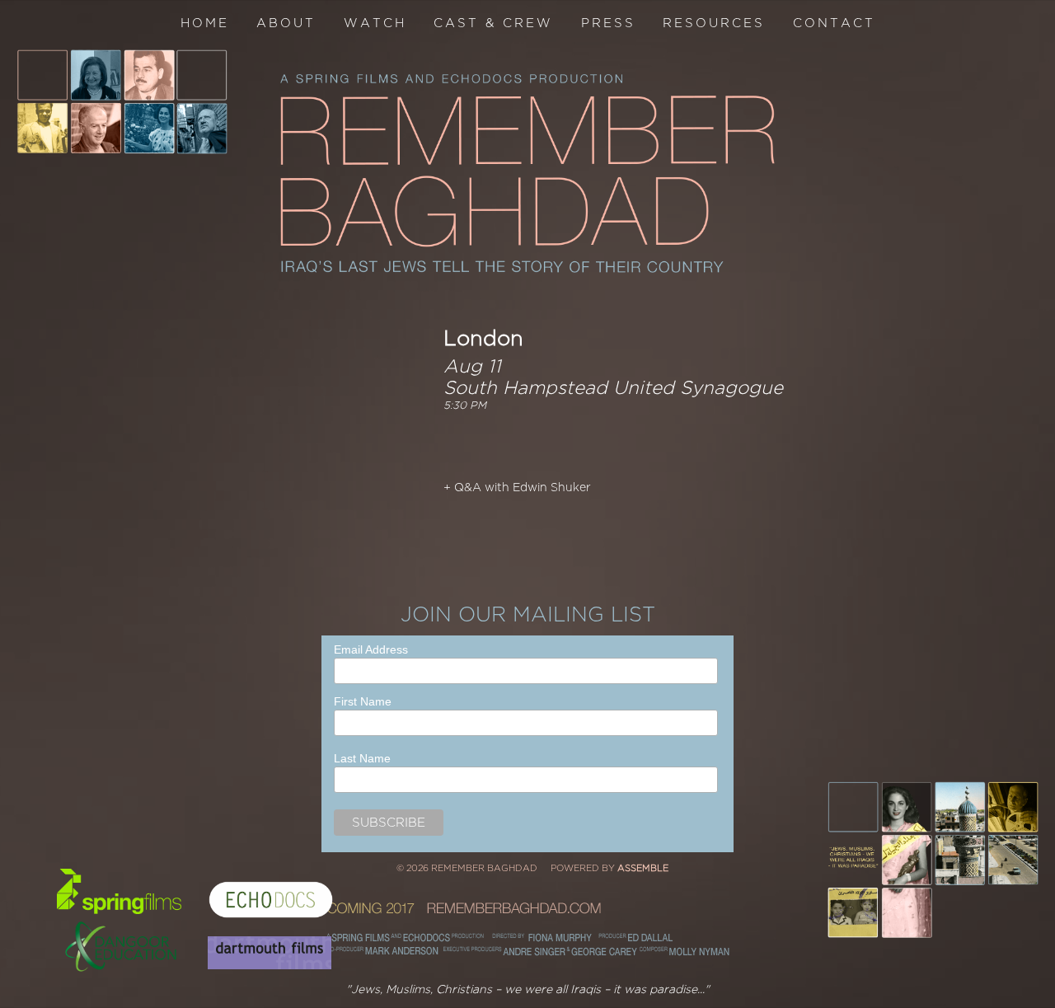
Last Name (362, 758)
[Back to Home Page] (527, 173)
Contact (834, 23)
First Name (363, 701)
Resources (714, 23)
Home (205, 23)
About (286, 23)
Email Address (371, 649)
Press (608, 23)
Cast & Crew (493, 23)
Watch (375, 23)
